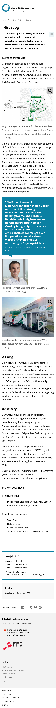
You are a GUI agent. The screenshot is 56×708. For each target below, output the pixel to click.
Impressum (6, 691)
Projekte (21, 20)
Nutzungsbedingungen (12, 698)
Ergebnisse (12, 20)
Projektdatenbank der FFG (13, 670)
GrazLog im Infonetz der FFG (17, 593)
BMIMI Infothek (8, 673)
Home (4, 20)
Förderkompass (8, 677)
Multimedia (7, 667)
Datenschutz (7, 694)
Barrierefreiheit (8, 701)
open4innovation (23, 623)
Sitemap (5, 705)
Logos (4, 680)
